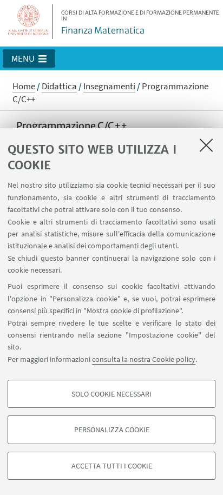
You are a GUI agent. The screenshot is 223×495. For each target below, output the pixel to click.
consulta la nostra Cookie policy (143, 359)
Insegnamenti (109, 86)
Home (23, 86)
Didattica (59, 86)
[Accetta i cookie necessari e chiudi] (206, 145)
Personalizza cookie (111, 429)
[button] (29, 58)
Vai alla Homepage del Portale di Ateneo (28, 21)
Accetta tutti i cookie (111, 466)
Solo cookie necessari (111, 394)
